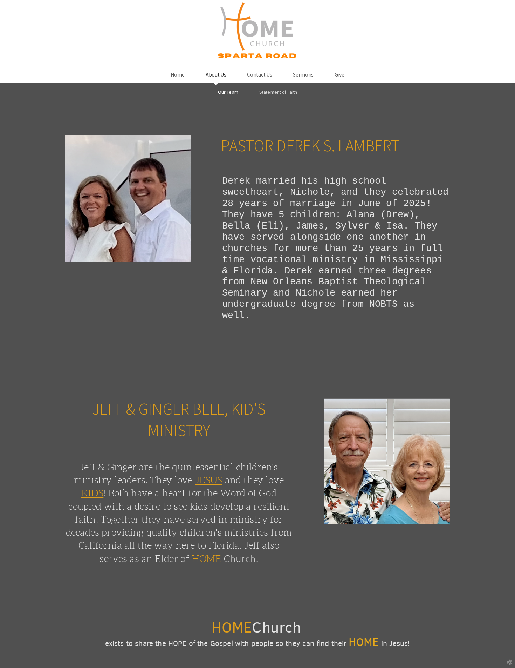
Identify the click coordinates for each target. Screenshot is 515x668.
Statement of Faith (278, 92)
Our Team (228, 92)
